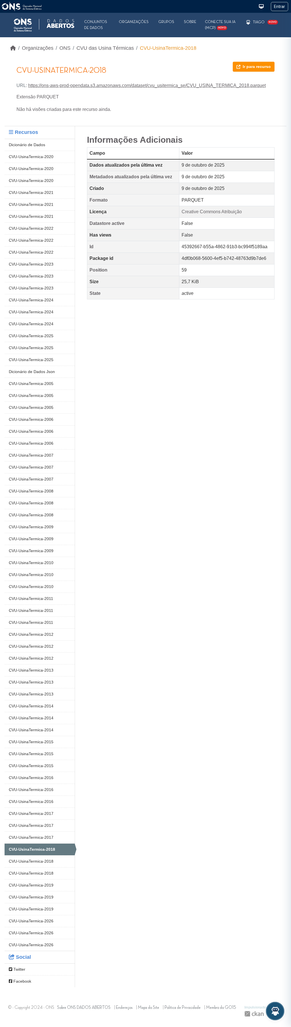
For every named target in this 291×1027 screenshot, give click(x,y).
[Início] (13, 48)
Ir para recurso (257, 66)
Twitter (18, 969)
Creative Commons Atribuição (212, 211)
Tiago (259, 22)
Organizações (134, 22)
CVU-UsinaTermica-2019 (31, 885)
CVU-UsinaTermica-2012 (31, 634)
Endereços (124, 1007)
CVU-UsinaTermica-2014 (31, 706)
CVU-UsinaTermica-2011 (31, 598)
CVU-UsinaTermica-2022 (31, 228)
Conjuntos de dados (95, 25)
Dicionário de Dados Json (32, 371)
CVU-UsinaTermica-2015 (31, 742)
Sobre (190, 22)
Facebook (21, 981)
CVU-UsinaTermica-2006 (31, 419)
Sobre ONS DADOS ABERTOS (84, 1007)
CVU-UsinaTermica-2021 (31, 192)
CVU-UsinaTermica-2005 (31, 383)
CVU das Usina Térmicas (105, 48)
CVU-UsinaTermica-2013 (31, 670)
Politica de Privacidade (183, 1007)
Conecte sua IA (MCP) (220, 25)
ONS (64, 48)
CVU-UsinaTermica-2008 (31, 491)
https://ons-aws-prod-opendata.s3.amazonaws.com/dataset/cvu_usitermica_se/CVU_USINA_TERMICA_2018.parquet (147, 85)
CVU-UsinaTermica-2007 (31, 455)
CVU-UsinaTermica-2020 (31, 156)
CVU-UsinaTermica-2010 (31, 562)
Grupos (166, 22)
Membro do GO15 (221, 1007)
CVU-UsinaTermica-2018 (168, 48)
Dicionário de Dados (27, 144)
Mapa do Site (148, 1007)
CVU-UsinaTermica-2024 (31, 300)
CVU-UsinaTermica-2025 (31, 336)
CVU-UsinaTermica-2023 (31, 264)
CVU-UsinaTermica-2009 (31, 527)
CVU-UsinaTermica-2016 (31, 777)
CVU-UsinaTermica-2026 (31, 921)
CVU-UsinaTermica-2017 (31, 813)
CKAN (254, 1014)
